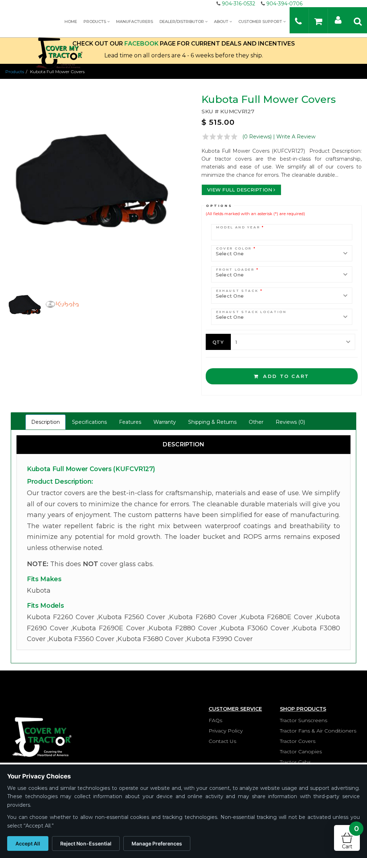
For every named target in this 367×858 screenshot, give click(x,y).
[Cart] (318, 21)
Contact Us (222, 741)
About (221, 21)
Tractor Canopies (301, 751)
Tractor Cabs (295, 762)
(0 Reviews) (257, 136)
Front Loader (237, 269)
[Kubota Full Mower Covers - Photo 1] (92, 180)
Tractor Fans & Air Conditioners (318, 730)
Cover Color (236, 248)
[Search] (357, 21)
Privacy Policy (226, 730)
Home (71, 21)
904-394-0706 (284, 3)
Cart (350, 837)
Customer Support (260, 21)
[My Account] (338, 19)
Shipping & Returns (212, 422)
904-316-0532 (238, 3)
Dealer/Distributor (182, 21)
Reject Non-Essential (85, 843)
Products (95, 21)
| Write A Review (294, 136)
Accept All (27, 843)
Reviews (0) (290, 422)
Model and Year (240, 227)
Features (130, 422)
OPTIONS (219, 206)
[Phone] (298, 21)
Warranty (164, 422)
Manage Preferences (157, 843)
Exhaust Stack (239, 290)
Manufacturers (134, 21)
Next (187, 191)
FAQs (215, 720)
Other (256, 422)
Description (45, 422)
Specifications (89, 422)
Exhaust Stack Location (251, 311)
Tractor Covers (297, 741)
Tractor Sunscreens (303, 720)
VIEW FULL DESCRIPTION (239, 190)
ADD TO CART (285, 376)
